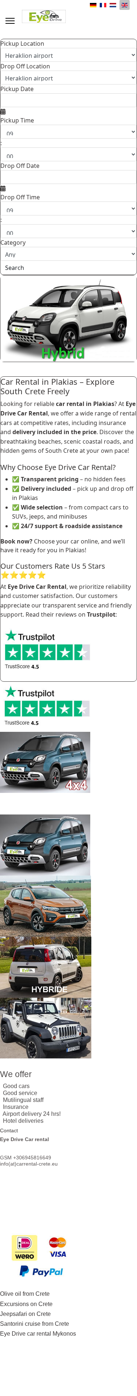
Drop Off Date (19, 166)
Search (14, 268)
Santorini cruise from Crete (34, 1324)
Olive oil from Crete (25, 1294)
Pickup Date (17, 89)
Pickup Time (17, 120)
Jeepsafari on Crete (25, 1314)
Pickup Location (22, 43)
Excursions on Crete (26, 1304)
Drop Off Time (20, 197)
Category (13, 242)
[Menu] (10, 21)
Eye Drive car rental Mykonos (38, 1334)
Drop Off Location (25, 66)
